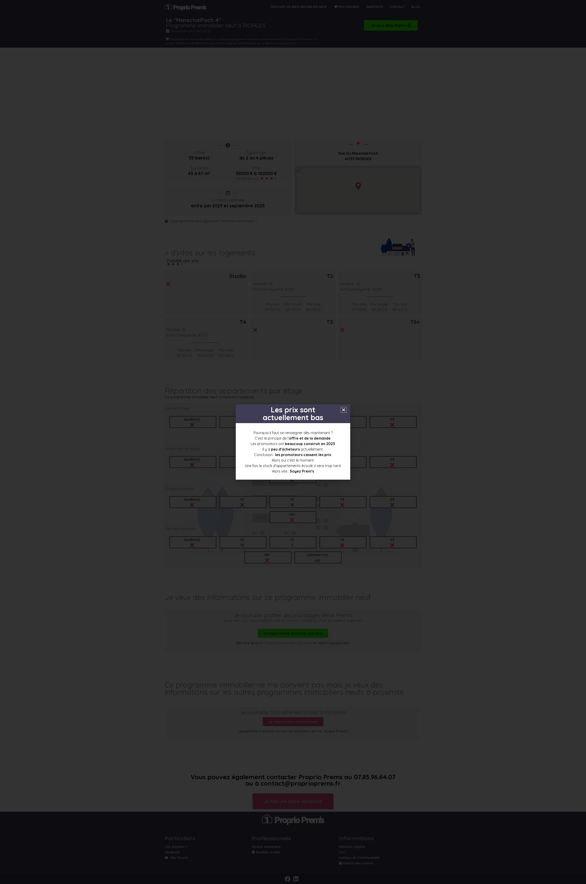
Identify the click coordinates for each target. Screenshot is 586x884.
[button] (344, 410)
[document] (293, 442)
